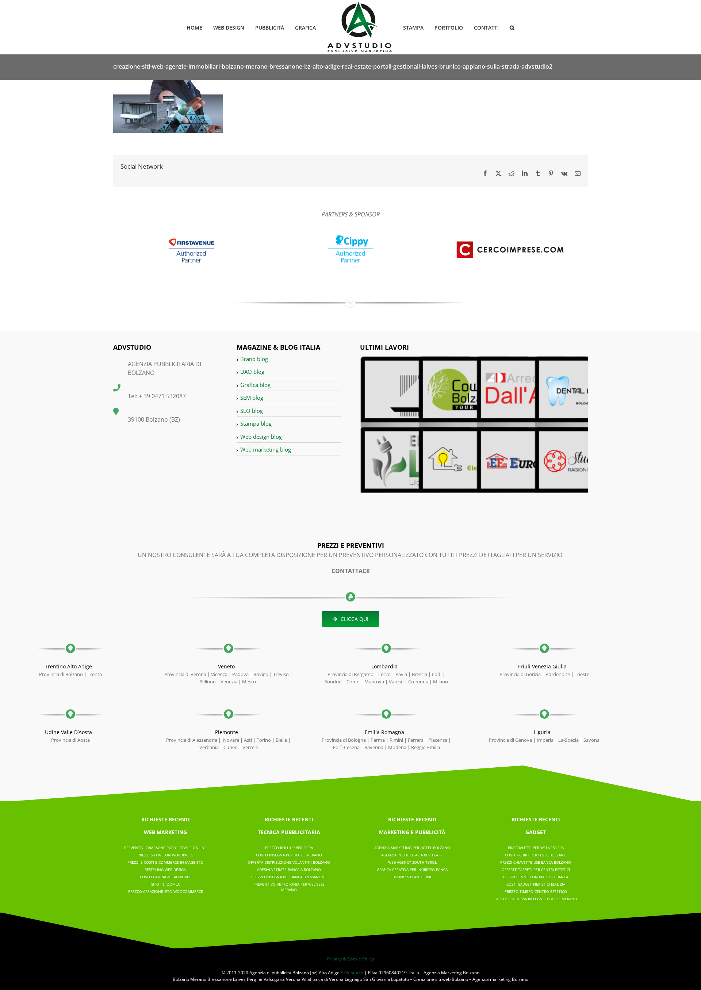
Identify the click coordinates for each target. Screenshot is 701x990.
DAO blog (252, 371)
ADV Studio (352, 973)
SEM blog (251, 397)
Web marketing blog (265, 449)
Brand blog (254, 358)
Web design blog (261, 436)
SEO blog (251, 410)
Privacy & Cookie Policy (350, 959)
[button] (500, 27)
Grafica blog (255, 384)
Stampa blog (256, 423)
